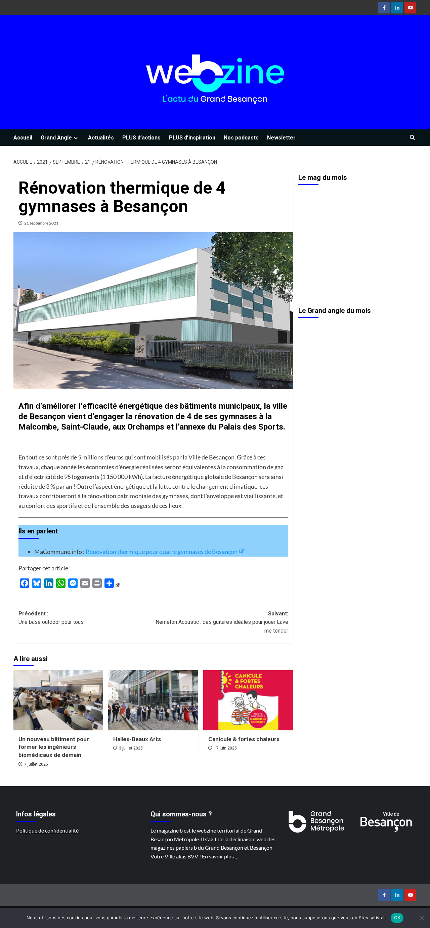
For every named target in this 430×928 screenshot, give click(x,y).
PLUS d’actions (141, 137)
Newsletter (281, 137)
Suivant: (222, 622)
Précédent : (51, 618)
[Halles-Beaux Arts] (153, 700)
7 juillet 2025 (36, 764)
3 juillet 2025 (131, 748)
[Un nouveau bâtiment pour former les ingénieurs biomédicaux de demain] (58, 700)
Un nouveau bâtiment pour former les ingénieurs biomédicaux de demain (53, 747)
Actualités (101, 137)
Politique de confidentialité (47, 830)
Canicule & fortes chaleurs (244, 739)
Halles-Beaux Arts (137, 739)
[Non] (421, 918)
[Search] (412, 138)
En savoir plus (218, 856)
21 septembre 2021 (41, 223)
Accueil (22, 137)
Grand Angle (56, 137)
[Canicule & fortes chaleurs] (248, 700)
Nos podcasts (241, 137)
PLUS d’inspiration (192, 137)
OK (397, 917)
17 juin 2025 (225, 748)
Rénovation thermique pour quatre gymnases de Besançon (162, 551)
